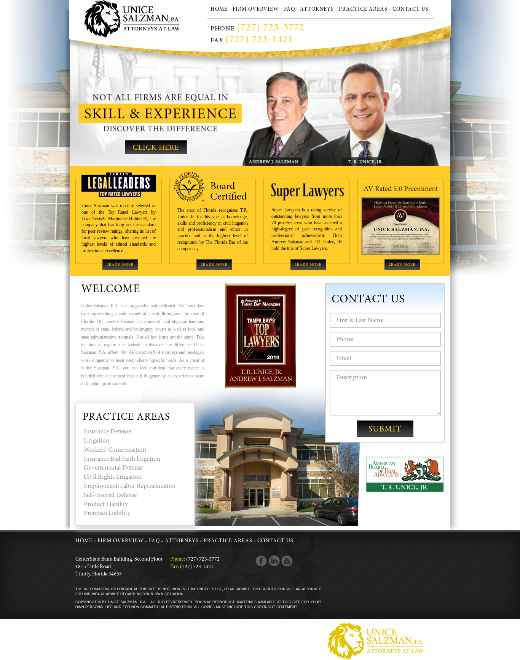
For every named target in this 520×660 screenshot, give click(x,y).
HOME (219, 9)
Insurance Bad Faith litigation (122, 459)
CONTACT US (410, 9)
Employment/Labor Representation (129, 486)
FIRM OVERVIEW (256, 9)
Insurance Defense (107, 432)
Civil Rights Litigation (113, 477)
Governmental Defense (113, 468)
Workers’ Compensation (115, 450)
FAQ (289, 9)
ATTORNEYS (317, 9)
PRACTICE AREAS (363, 9)
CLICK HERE (156, 148)
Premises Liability (107, 513)
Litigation (96, 441)
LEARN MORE (120, 265)
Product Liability (106, 505)
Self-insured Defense (110, 495)
